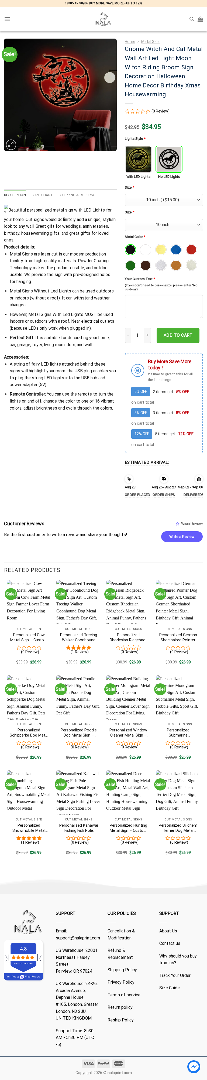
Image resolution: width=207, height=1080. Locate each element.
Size (129, 187)
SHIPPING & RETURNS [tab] (77, 195)
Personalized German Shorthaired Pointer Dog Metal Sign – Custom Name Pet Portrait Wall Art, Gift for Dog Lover (178, 638)
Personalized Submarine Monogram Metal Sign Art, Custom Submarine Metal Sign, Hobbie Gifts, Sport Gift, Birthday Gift (178, 733)
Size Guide (169, 987)
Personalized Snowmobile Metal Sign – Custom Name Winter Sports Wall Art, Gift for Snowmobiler (29, 828)
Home (130, 41)
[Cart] (200, 19)
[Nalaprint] (103, 19)
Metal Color (135, 237)
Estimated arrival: (147, 462)
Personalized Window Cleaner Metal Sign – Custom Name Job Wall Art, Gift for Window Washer (128, 733)
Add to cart (178, 335)
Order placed (137, 495)
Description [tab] (15, 195)
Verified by (23, 976)
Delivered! (193, 495)
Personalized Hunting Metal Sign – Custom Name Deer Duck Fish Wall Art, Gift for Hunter (128, 828)
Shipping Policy (122, 969)
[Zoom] (11, 144)
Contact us (169, 943)
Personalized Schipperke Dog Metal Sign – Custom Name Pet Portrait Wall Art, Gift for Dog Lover (29, 733)
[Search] (191, 19)
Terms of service (124, 994)
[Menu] (7, 19)
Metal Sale (150, 41)
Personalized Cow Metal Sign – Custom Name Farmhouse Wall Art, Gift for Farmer (28, 638)
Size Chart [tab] (43, 195)
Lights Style (135, 139)
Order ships (164, 495)
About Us (168, 930)
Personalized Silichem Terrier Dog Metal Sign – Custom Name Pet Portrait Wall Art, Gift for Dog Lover (178, 828)
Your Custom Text (140, 279)
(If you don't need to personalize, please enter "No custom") (161, 287)
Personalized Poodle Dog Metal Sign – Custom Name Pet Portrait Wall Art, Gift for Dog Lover (78, 733)
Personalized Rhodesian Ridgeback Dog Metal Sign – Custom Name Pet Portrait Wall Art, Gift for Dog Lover (128, 638)
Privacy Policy (121, 982)
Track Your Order (175, 975)
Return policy (120, 1007)
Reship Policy (121, 1020)
